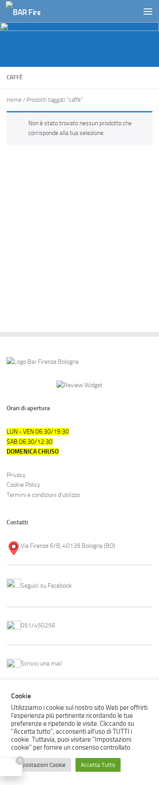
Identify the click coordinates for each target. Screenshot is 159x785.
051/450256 (38, 625)
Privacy (16, 475)
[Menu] (148, 11)
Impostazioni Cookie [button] (41, 765)
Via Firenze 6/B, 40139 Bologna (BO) (68, 546)
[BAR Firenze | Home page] (29, 11)
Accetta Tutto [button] (98, 765)
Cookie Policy (23, 485)
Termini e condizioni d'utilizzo (43, 495)
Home (14, 99)
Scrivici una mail (41, 663)
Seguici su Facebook (46, 585)
